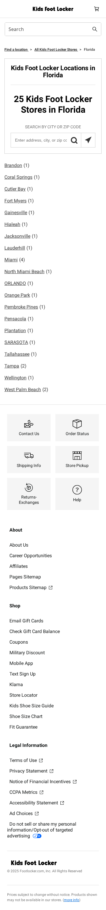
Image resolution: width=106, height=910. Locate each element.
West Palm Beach (26, 389)
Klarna (16, 684)
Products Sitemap (28, 587)
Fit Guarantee (23, 727)
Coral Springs (22, 177)
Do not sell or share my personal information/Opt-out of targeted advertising (41, 830)
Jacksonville (21, 236)
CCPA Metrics (24, 792)
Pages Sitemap (25, 577)
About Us (18, 545)
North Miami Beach (28, 271)
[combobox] (53, 29)
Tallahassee (20, 354)
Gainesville (19, 212)
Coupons (18, 642)
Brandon (16, 165)
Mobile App (21, 663)
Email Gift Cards (26, 621)
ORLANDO (18, 283)
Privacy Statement (29, 771)
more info (71, 900)
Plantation (18, 330)
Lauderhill (18, 248)
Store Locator (23, 695)
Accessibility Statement (34, 803)
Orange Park (20, 295)
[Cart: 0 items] (96, 9)
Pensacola (19, 319)
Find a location (16, 49)
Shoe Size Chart (25, 716)
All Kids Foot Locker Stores (56, 49)
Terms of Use (23, 760)
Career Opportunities (30, 555)
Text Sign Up (22, 674)
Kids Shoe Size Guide (31, 706)
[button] (74, 140)
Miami (14, 260)
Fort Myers (19, 201)
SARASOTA (19, 342)
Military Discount (27, 652)
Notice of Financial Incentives (40, 781)
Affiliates (18, 566)
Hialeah (16, 224)
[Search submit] (95, 29)
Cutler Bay (18, 189)
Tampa (15, 366)
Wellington (19, 378)
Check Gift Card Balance (34, 631)
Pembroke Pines (24, 307)
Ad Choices (21, 813)
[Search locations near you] (88, 140)
